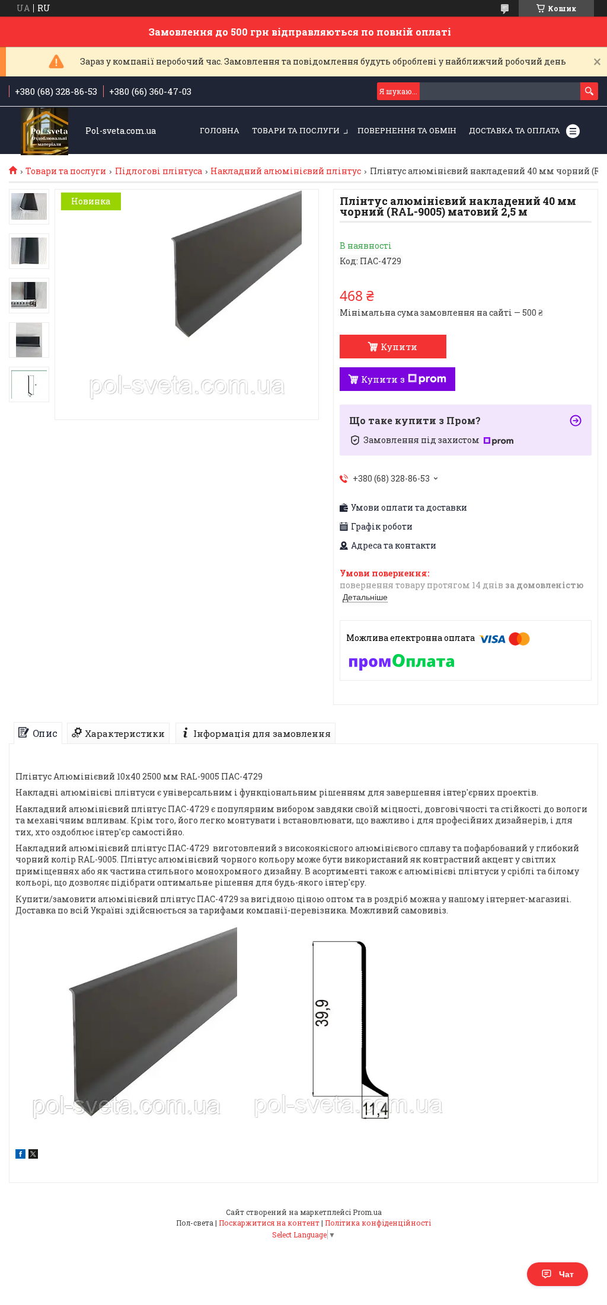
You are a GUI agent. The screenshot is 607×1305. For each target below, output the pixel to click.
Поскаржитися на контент (269, 1222)
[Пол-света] (44, 131)
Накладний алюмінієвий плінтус (285, 171)
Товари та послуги (296, 130)
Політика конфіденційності (378, 1222)
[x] (33, 1155)
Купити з (383, 379)
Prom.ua (367, 1212)
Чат (566, 1274)
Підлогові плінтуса (158, 171)
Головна (219, 130)
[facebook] (20, 1155)
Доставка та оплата (514, 130)
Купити (399, 346)
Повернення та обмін (406, 130)
